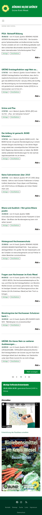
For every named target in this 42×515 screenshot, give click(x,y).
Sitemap (14, 507)
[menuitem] (7, 507)
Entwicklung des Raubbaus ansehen (15, 432)
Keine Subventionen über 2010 (16, 174)
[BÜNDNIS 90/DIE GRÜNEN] (5, 8)
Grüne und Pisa (8, 108)
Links (26, 507)
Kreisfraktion (15, 53)
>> (29, 377)
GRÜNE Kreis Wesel (9, 26)
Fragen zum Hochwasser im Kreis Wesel (20, 274)
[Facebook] (17, 502)
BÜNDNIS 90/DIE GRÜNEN (24, 7)
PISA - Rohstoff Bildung (12, 33)
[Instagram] (21, 502)
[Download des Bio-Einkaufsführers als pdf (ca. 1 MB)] (21, 464)
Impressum (33, 507)
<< (13, 377)
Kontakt (7, 507)
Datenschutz (21, 512)
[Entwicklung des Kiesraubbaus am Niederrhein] (21, 415)
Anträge (5, 53)
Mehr (37, 57)
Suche (21, 507)
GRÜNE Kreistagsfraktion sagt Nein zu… (20, 69)
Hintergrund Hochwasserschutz (16, 241)
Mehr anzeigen (32, 372)
